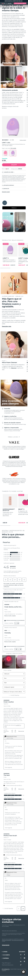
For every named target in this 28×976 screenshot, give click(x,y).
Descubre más (6, 326)
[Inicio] (14, 7)
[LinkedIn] (20, 961)
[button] (23, 972)
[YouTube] (24, 958)
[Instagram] (20, 954)
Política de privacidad (6, 940)
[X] (20, 958)
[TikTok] (20, 965)
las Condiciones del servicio (17, 940)
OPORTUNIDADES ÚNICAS (20, 3)
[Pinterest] (24, 961)
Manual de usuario (6, 191)
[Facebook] (24, 954)
